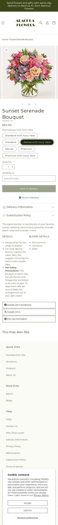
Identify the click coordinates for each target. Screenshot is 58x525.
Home (5, 39)
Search (9, 393)
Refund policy (13, 453)
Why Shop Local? (15, 433)
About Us (11, 375)
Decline (28, 510)
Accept (27, 503)
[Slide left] (22, 104)
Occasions (11, 361)
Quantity (7, 162)
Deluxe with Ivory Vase (37, 142)
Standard (10, 142)
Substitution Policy (16, 459)
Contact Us (12, 426)
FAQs (9, 419)
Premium (26, 149)
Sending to (12, 173)
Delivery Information (17, 439)
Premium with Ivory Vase (20, 155)
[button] (40, 23)
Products (10, 368)
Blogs (9, 400)
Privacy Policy (41, 495)
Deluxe (9, 149)
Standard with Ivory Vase (20, 135)
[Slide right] (35, 104)
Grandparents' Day (15, 355)
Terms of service (14, 466)
